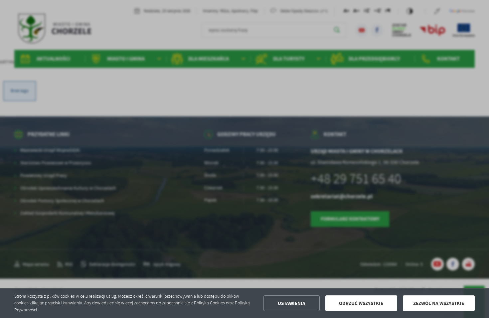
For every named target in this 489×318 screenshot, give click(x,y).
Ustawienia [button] (291, 303)
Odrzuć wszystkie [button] (361, 303)
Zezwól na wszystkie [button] (438, 303)
